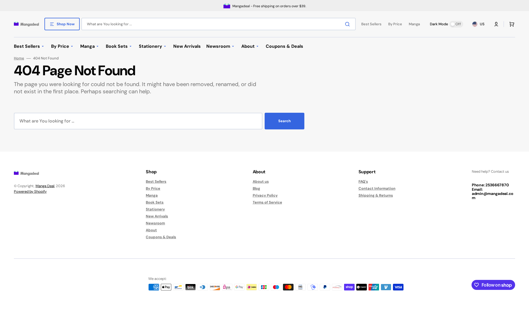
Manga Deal (45, 186)
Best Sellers (156, 181)
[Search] (348, 24)
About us (261, 181)
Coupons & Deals (161, 237)
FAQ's (363, 181)
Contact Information (376, 188)
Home (19, 58)
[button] (496, 24)
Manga (152, 195)
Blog (256, 188)
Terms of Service (267, 202)
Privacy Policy (265, 195)
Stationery (155, 209)
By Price (153, 188)
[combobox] (218, 24)
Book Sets (155, 202)
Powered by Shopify (30, 191)
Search (284, 121)
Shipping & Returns (375, 195)
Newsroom (155, 223)
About (151, 230)
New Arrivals (157, 216)
